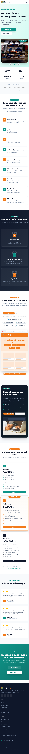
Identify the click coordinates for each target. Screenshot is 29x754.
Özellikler (3, 702)
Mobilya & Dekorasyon (14, 319)
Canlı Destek (4, 724)
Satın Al (13, 492)
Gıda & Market (22, 316)
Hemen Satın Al (14, 672)
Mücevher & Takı (8, 322)
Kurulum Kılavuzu (5, 719)
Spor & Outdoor (8, 325)
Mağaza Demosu (10, 413)
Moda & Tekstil (20, 313)
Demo (2, 710)
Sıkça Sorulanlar (4, 721)
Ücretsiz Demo (14, 667)
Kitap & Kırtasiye (20, 322)
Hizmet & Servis (20, 325)
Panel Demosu (20, 413)
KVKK (23, 749)
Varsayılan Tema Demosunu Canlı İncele (15, 373)
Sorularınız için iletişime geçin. (14, 568)
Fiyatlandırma (4, 707)
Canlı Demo (6, 33)
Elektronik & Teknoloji (9, 316)
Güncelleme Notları (5, 712)
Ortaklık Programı (5, 728)
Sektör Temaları (4, 705)
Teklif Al (14, 560)
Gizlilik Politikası (8, 749)
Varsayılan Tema (8, 313)
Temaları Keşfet (7, 29)
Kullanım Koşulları (16, 749)
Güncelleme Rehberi (5, 726)
